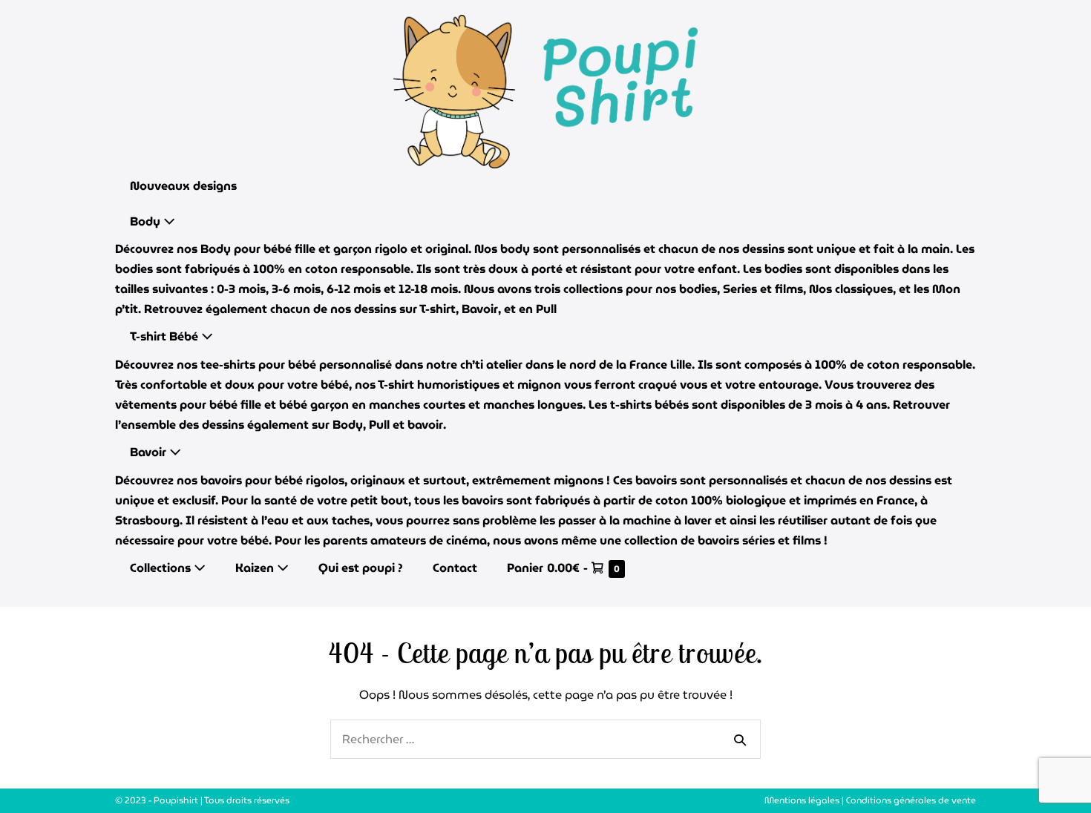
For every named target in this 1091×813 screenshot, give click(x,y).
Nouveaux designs (183, 186)
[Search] (740, 739)
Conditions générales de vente (911, 800)
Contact (455, 568)
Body (146, 221)
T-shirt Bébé (165, 336)
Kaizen (256, 568)
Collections (162, 568)
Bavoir (149, 452)
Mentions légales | (805, 800)
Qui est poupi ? (360, 568)
